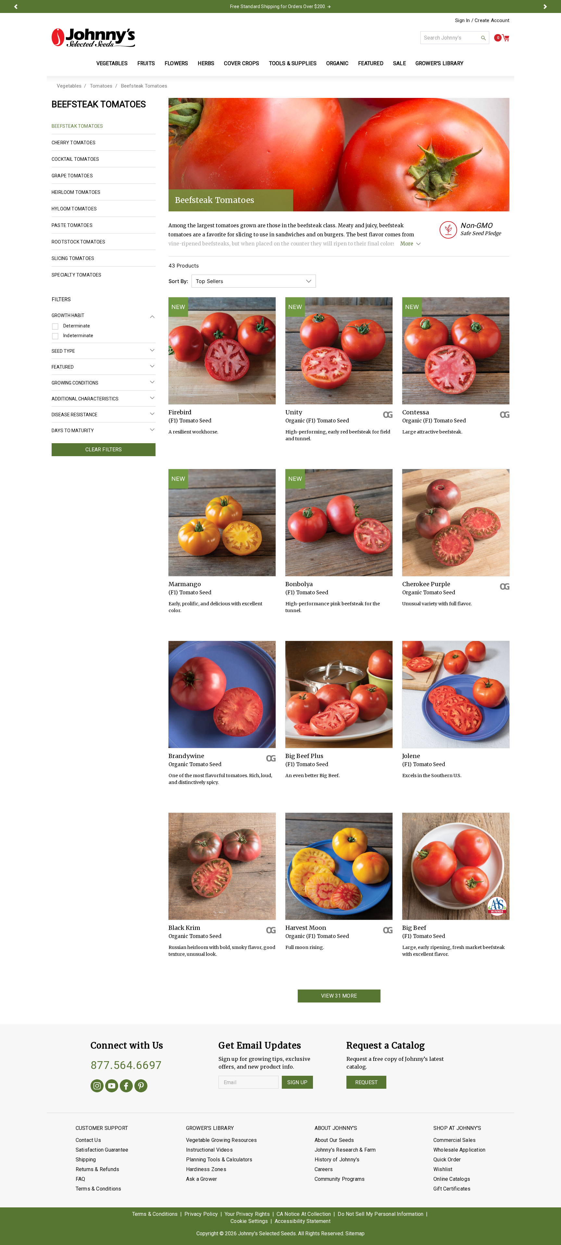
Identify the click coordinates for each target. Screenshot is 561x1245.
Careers (324, 1169)
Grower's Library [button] (440, 63)
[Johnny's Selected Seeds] (93, 37)
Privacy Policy (201, 1214)
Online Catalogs (451, 1179)
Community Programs (340, 1179)
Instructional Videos (209, 1150)
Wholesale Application (459, 1150)
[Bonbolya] (339, 522)
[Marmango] (222, 522)
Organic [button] (337, 63)
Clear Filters (103, 449)
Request (366, 1082)
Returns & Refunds (97, 1169)
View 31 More (339, 996)
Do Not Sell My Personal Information (380, 1214)
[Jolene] (455, 694)
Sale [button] (399, 63)
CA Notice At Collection (304, 1214)
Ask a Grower (201, 1179)
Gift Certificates (451, 1189)
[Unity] (339, 350)
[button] (16, 6)
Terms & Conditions (98, 1189)
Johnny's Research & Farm (345, 1150)
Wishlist (443, 1169)
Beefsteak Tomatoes (144, 86)
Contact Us (88, 1140)
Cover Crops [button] (241, 63)
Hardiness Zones (206, 1169)
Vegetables (69, 86)
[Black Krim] (222, 866)
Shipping (86, 1159)
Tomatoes (101, 86)
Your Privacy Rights (247, 1214)
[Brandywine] (222, 694)
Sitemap (355, 1233)
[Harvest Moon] (339, 866)
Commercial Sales (454, 1140)
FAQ (80, 1179)
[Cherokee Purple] (455, 522)
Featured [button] (370, 63)
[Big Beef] (455, 866)
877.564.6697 (126, 1065)
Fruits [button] (146, 63)
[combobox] (454, 37)
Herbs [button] (206, 63)
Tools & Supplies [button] (293, 63)
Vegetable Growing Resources (221, 1140)
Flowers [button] (176, 63)
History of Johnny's (337, 1159)
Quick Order (447, 1159)
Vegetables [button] (112, 63)
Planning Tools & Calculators (219, 1159)
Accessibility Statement (302, 1221)
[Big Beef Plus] (339, 694)
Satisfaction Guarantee (102, 1150)
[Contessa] (455, 350)
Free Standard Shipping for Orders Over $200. (278, 6)
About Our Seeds (334, 1140)
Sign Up (297, 1082)
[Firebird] (222, 350)
